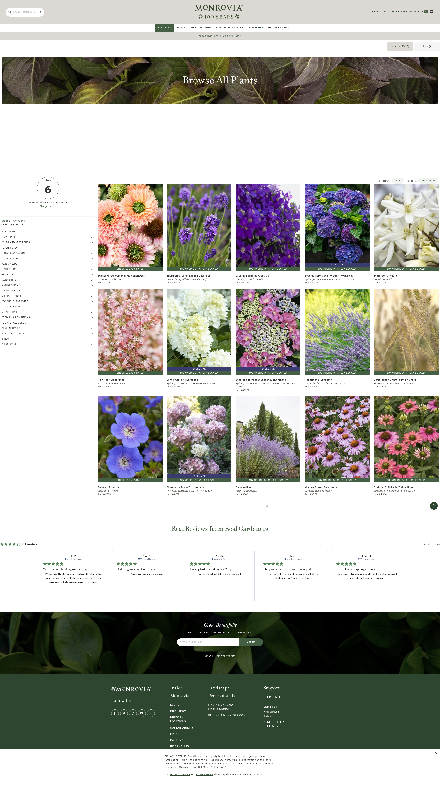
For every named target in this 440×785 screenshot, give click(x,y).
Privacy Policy (204, 774)
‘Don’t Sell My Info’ (214, 767)
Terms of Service (180, 774)
